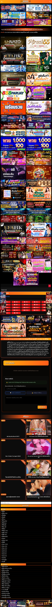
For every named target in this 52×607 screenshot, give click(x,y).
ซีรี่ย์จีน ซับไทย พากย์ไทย (7, 568)
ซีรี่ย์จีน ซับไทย (5, 566)
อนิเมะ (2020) (5, 544)
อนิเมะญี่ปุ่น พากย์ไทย (6, 597)
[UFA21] (13, 154)
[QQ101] (38, 254)
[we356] (38, 68)
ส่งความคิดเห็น (42, 407)
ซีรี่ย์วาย (3, 519)
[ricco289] (38, 107)
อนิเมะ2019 (4, 552)
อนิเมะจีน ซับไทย (5, 591)
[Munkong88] (38, 194)
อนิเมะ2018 (4, 550)
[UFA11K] (13, 58)
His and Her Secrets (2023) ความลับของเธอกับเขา (39, 456)
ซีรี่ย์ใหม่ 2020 (5, 530)
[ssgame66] (13, 603)
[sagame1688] (13, 319)
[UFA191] (13, 266)
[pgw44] (38, 219)
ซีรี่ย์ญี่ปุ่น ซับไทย (5, 572)
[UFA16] (13, 230)
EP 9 (36, 304)
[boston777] (13, 7)
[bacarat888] (38, 204)
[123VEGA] (38, 183)
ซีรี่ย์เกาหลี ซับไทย (5, 583)
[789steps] (13, 118)
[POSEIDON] (13, 183)
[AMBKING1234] (38, 58)
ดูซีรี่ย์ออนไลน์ (5, 536)
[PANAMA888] (3, 297)
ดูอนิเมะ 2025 (5, 540)
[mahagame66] (13, 22)
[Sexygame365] (38, 22)
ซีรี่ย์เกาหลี (4, 526)
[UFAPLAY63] (13, 247)
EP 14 (36, 307)
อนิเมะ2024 (4, 555)
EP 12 (16, 307)
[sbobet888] (13, 204)
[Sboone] (13, 211)
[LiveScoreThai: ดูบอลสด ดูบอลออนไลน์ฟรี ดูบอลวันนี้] (26, 278)
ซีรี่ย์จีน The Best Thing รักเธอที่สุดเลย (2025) (38, 477)
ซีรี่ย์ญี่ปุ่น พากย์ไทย (6, 574)
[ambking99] (38, 266)
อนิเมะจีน (4, 557)
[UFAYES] (13, 219)
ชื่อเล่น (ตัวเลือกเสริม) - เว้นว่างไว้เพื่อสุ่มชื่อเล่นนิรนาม (15, 386)
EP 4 (36, 302)
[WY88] (13, 172)
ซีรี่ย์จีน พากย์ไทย (5, 570)
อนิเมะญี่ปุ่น (4, 559)
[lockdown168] (38, 7)
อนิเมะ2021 (4, 553)
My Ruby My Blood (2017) (13, 436)
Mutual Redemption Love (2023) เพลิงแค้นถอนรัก (38, 497)
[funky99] (38, 125)
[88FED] (13, 254)
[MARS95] (38, 240)
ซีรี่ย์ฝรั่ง (3, 517)
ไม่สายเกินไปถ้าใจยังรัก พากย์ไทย (13, 477)
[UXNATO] (13, 43)
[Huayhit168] (13, 15)
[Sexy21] (13, 161)
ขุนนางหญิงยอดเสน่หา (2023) (13, 496)
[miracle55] (38, 43)
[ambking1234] (38, 132)
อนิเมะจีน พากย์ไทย (6, 593)
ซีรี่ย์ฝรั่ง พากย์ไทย (5, 578)
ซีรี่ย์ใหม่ (3, 528)
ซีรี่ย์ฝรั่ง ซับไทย (5, 576)
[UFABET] (13, 79)
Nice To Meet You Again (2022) (13, 456)
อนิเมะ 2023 (4, 548)
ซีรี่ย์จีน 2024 (4, 513)
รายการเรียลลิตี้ (5, 589)
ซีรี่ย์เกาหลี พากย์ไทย (6, 585)
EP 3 (26, 302)
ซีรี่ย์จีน (3, 511)
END (16, 313)
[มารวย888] (49, 309)
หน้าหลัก (2, 32)
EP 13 (26, 307)
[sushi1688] (38, 79)
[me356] (13, 68)
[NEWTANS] (3, 309)
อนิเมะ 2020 (4, 546)
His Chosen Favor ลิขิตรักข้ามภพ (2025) (38, 436)
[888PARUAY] (13, 93)
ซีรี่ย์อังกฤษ (4, 523)
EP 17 (16, 310)
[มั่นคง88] (13, 330)
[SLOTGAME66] (49, 297)
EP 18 (26, 310)
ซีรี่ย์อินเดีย (4, 525)
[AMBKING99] (38, 93)
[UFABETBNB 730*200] (38, 154)
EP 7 (16, 304)
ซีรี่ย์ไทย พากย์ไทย (5, 587)
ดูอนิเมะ (3, 538)
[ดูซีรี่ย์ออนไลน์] (38, 319)
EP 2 (16, 302)
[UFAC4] (38, 15)
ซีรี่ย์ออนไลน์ (4, 521)
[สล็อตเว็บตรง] (38, 161)
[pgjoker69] (38, 247)
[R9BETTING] (13, 125)
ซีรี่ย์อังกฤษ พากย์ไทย (6, 580)
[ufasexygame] (13, 240)
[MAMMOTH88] (13, 132)
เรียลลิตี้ (3, 561)
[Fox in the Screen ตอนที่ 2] (49, 286)
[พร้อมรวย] (13, 107)
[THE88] (38, 172)
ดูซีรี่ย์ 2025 (4, 534)
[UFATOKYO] (38, 230)
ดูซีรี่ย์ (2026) (4, 532)
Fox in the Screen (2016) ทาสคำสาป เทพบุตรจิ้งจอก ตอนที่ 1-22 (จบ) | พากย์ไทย (22, 29)
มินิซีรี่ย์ (3, 542)
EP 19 (36, 310)
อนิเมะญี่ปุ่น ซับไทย (6, 595)
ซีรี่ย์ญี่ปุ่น (4, 515)
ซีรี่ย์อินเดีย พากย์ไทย (6, 582)
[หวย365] (13, 144)
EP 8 (26, 304)
